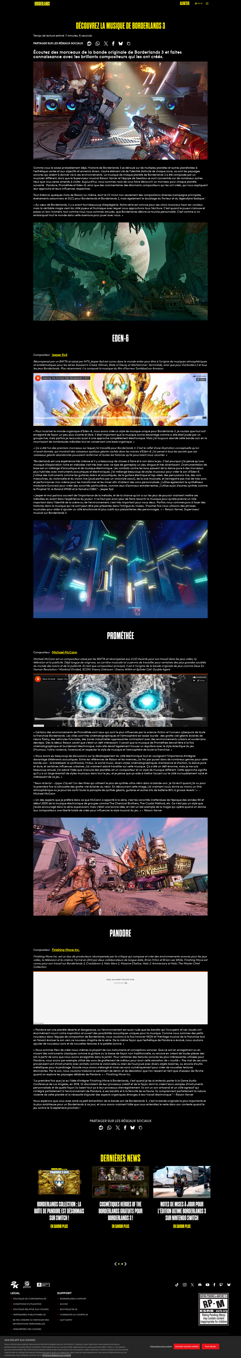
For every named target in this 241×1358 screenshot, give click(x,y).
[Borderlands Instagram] (184, 1284)
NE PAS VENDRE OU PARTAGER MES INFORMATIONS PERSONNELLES (31, 1322)
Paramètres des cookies (27, 1329)
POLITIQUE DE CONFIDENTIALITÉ (29, 1298)
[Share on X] (106, 43)
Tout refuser (210, 1346)
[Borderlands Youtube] (207, 1284)
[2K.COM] (14, 1284)
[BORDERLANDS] (42, 3)
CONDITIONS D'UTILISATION (27, 1304)
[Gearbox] (27, 1284)
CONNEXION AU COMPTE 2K (74, 1314)
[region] (120, 1347)
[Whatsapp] (98, 43)
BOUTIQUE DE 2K (68, 1309)
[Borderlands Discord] (200, 1284)
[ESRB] (214, 1308)
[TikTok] (177, 1284)
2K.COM (64, 1304)
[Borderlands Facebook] (214, 1284)
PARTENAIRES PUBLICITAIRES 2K (29, 1314)
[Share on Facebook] (113, 43)
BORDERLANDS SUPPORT (73, 1298)
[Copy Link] (128, 43)
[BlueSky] (121, 43)
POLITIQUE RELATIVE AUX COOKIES (31, 1309)
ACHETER (184, 3)
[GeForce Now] (43, 1284)
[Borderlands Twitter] (192, 1284)
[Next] (126, 1264)
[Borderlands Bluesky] (229, 1284)
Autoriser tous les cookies (186, 1346)
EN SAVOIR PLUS (59, 1226)
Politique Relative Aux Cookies (56, 1355)
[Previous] (115, 1264)
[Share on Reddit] (89, 43)
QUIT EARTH (66, 1320)
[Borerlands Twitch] (221, 1284)
